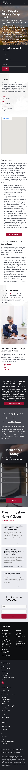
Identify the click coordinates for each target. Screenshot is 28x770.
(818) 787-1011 (19, 632)
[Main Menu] (24, 3)
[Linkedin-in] (2, 682)
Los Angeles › (5, 630)
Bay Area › (18, 640)
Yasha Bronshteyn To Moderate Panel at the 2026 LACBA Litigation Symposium (14, 527)
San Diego (7, 369)
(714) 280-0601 (5, 641)
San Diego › (4, 649)
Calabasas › (19, 630)
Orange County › (6, 640)
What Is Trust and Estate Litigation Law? (12, 574)
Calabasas (7, 366)
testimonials (13, 293)
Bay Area (6, 367)
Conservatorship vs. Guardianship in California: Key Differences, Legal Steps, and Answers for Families (14, 552)
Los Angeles (7, 364)
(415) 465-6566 (19, 641)
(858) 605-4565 (5, 651)
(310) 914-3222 (5, 632)
